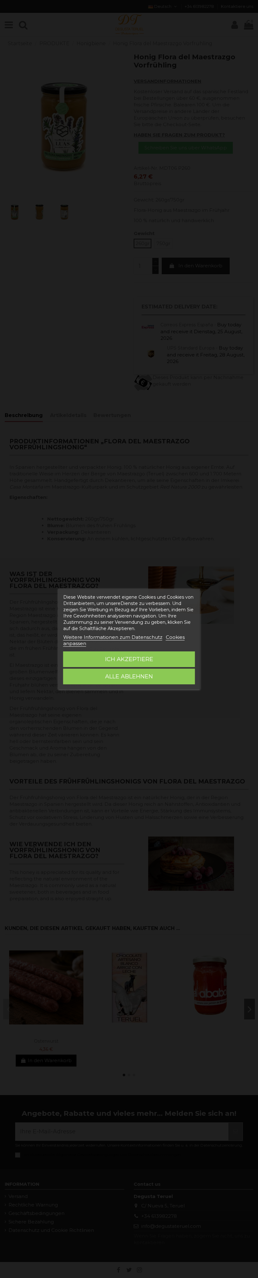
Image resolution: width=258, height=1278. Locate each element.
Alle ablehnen (129, 676)
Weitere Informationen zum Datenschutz (112, 637)
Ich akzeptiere (129, 659)
